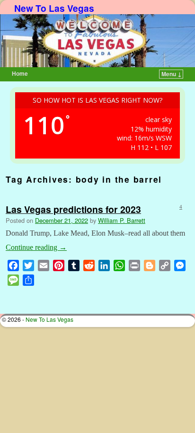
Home (20, 73)
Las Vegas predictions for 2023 (73, 209)
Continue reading (36, 247)
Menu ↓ (171, 74)
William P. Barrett (121, 220)
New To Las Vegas (54, 8)
